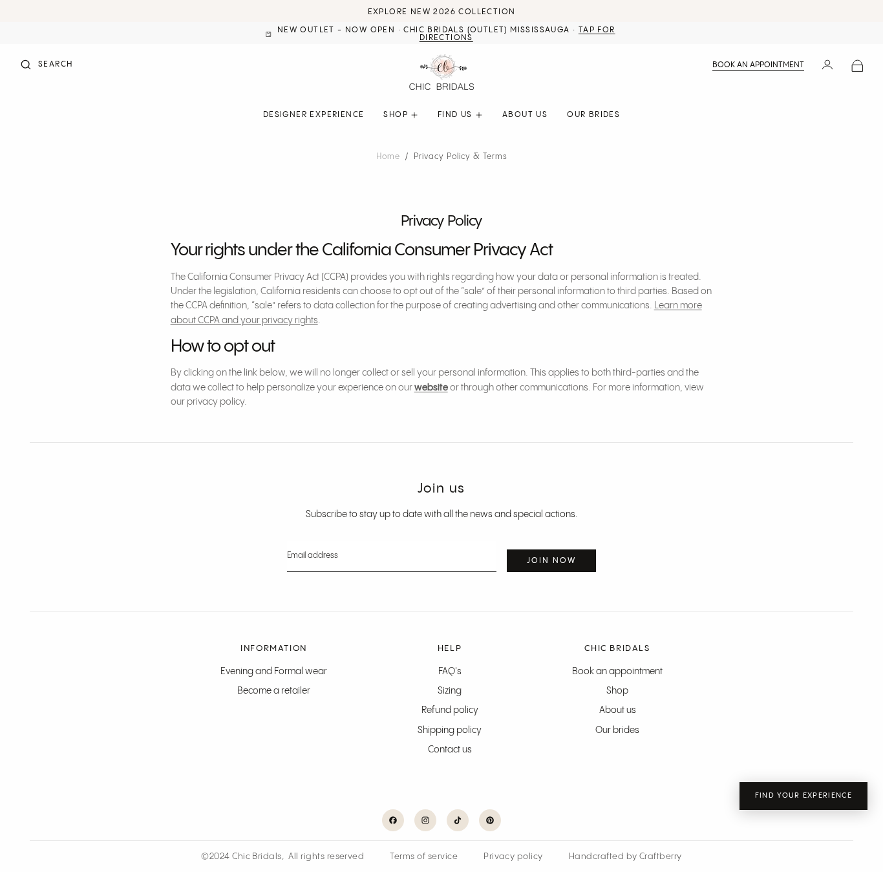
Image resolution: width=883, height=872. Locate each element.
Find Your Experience (803, 796)
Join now (551, 561)
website (431, 387)
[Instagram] (425, 820)
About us (617, 710)
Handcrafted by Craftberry (625, 856)
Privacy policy (513, 856)
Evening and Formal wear (273, 671)
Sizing (450, 691)
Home (388, 157)
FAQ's (450, 671)
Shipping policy (450, 730)
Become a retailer (273, 691)
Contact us (450, 749)
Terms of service (424, 856)
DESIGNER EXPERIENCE (314, 115)
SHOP (395, 115)
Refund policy (449, 710)
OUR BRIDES (593, 115)
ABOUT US (525, 115)
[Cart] (857, 66)
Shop (617, 691)
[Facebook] (393, 820)
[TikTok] (457, 820)
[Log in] (827, 66)
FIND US (455, 115)
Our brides (617, 730)
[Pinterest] (490, 820)
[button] (45, 66)
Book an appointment (758, 65)
